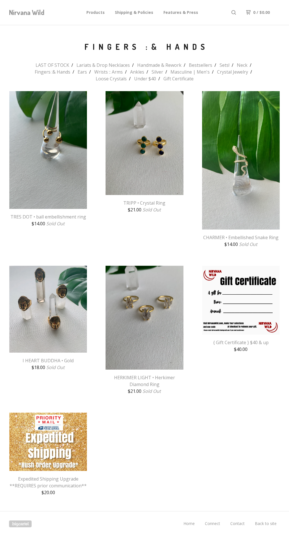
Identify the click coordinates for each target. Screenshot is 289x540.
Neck (242, 65)
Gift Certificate (178, 79)
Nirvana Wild (26, 12)
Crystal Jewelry (232, 72)
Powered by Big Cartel (20, 523)
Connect (212, 523)
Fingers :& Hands (52, 72)
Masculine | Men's (190, 72)
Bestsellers (200, 65)
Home (189, 523)
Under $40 (145, 79)
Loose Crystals (111, 79)
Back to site (266, 523)
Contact (237, 523)
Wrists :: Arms (108, 72)
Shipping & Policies (134, 12)
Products (95, 12)
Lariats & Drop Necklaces (103, 65)
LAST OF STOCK (52, 65)
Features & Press (180, 12)
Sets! (224, 65)
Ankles (137, 72)
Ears (82, 72)
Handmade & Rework (159, 65)
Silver (157, 72)
